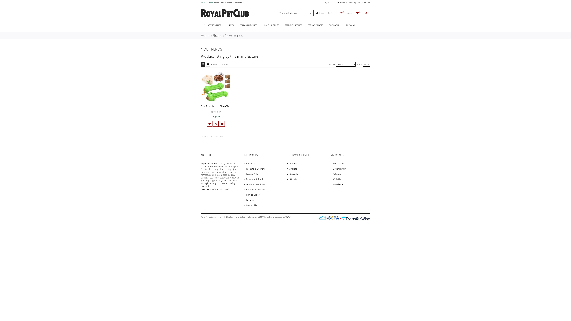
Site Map (294, 179)
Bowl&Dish (334, 25)
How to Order (252, 194)
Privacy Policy (252, 174)
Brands (293, 163)
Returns (337, 174)
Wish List (337, 179)
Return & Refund (254, 179)
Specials (294, 174)
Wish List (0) (342, 2)
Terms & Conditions (256, 184)
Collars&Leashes (248, 25)
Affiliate (293, 168)
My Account (330, 2)
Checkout (366, 2)
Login (321, 13)
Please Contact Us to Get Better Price (229, 2)
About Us (250, 163)
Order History (339, 168)
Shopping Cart (354, 2)
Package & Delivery (255, 168)
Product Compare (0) (220, 64)
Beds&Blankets (315, 25)
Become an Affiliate (255, 189)
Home (205, 35)
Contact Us (251, 205)
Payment (250, 200)
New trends (234, 35)
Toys (231, 25)
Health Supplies (271, 25)
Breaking (350, 25)
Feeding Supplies (293, 25)
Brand (217, 35)
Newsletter (338, 184)
